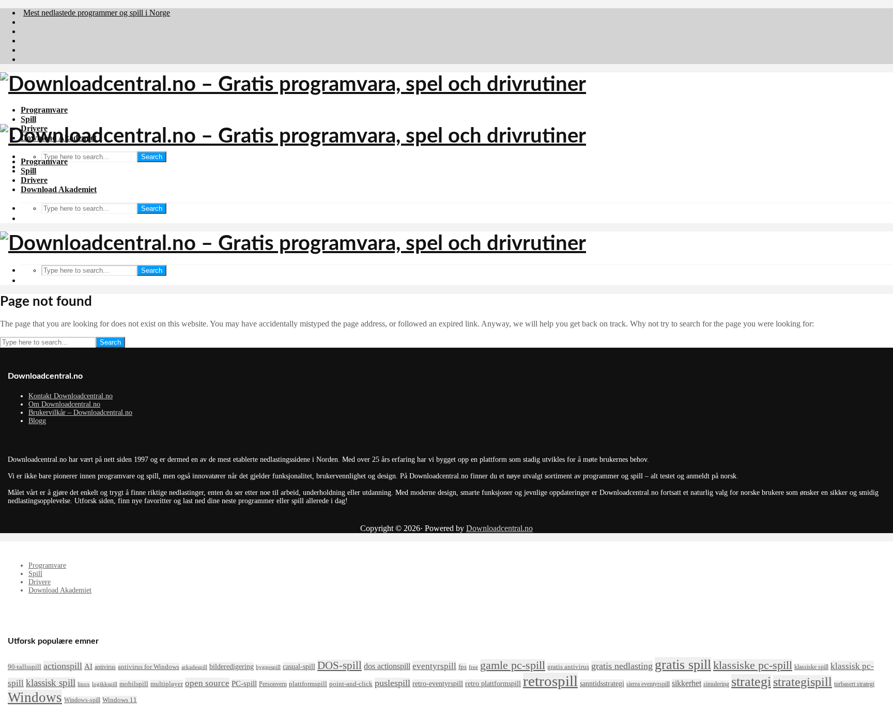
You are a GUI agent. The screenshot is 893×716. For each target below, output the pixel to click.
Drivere (34, 180)
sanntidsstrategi (602, 683)
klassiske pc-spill (752, 665)
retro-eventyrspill (437, 683)
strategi (751, 681)
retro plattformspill (493, 683)
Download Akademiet (59, 189)
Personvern (273, 684)
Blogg (37, 421)
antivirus (105, 667)
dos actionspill (387, 666)
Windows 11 (119, 700)
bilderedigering (231, 666)
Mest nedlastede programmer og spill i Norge (96, 12)
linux (84, 684)
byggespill (268, 667)
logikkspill (104, 684)
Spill (28, 119)
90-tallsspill (24, 667)
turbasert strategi (854, 684)
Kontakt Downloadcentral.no (70, 396)
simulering (716, 684)
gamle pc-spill (512, 665)
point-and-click (351, 684)
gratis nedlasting (622, 666)
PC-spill (244, 683)
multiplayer (166, 684)
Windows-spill (82, 700)
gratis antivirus (568, 667)
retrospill (550, 681)
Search (151, 157)
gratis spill (683, 664)
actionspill (62, 666)
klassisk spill (50, 682)
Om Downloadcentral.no (64, 404)
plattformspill (308, 684)
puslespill (392, 683)
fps (462, 667)
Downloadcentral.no (499, 528)
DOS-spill (339, 665)
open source (207, 683)
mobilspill (133, 684)
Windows (35, 697)
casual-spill (299, 666)
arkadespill (194, 667)
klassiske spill (811, 667)
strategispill (802, 682)
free (473, 667)
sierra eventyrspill (648, 684)
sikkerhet (686, 683)
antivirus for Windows (148, 667)
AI (88, 666)
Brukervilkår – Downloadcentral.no (80, 412)
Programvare (44, 109)
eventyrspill (434, 666)
